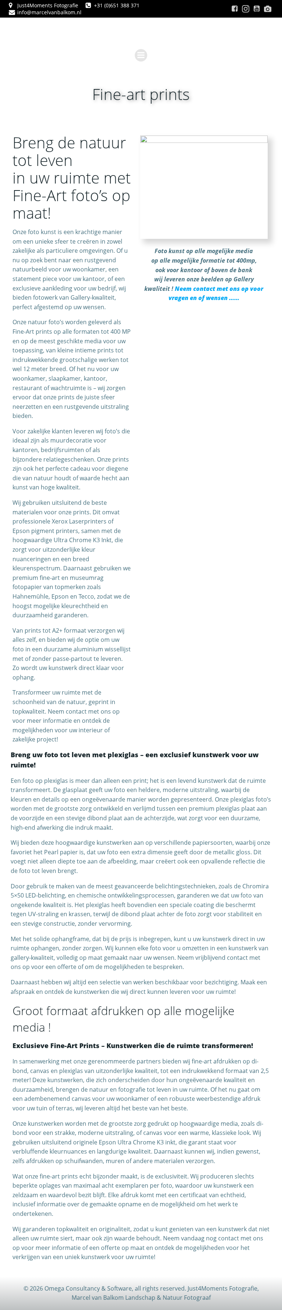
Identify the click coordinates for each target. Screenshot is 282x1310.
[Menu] (141, 55)
